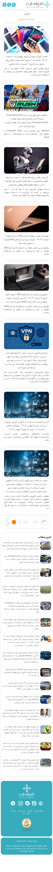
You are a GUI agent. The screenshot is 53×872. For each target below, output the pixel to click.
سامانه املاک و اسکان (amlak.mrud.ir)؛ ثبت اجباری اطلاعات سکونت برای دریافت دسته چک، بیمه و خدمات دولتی (21, 559)
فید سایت (21, 811)
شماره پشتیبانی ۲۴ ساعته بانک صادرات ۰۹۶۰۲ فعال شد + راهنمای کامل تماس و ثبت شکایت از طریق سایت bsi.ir (20, 686)
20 (35, 522)
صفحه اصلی (30, 19)
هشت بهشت (21, 841)
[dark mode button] (14, 5)
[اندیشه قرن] (38, 4)
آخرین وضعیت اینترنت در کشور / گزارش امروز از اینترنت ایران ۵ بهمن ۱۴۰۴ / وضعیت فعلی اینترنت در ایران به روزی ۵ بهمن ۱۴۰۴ (26, 426)
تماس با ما (26, 813)
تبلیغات (29, 811)
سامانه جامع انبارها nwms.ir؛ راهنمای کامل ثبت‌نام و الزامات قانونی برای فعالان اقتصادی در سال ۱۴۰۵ (21, 672)
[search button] (9, 5)
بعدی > (44, 522)
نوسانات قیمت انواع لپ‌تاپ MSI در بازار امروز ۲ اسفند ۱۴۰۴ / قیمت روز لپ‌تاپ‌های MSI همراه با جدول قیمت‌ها (26, 240)
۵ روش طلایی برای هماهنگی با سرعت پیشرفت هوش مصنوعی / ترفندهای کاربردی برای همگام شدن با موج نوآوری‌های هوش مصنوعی (26, 181)
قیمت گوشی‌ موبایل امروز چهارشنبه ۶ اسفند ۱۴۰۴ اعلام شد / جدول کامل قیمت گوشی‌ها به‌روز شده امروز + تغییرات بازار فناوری (26, 60)
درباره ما (13, 811)
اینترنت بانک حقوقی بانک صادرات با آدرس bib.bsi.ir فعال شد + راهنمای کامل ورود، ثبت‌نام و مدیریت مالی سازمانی (22, 699)
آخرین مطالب (44, 537)
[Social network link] (40, 803)
